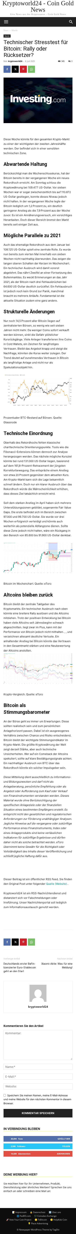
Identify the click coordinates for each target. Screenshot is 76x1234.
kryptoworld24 (15, 61)
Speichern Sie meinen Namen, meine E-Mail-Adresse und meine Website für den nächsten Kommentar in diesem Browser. (37, 1099)
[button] (71, 22)
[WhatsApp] (31, 69)
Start (6, 30)
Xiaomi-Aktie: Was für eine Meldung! (56, 965)
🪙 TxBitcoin (41, 1219)
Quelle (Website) (57, 883)
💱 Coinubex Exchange (45, 1215)
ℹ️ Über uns (55, 1212)
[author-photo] (38, 1001)
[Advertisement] (38, 918)
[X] (15, 69)
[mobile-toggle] (6, 22)
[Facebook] (7, 69)
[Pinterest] (23, 69)
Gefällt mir (64, 1138)
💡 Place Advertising (38, 1223)
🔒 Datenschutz (37, 1212)
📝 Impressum (19, 1212)
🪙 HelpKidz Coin (58, 1219)
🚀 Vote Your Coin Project (18, 1219)
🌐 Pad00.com (24, 1215)
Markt (14, 30)
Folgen (66, 1146)
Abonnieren (63, 1153)
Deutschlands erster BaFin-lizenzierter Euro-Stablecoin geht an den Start (20, 967)
